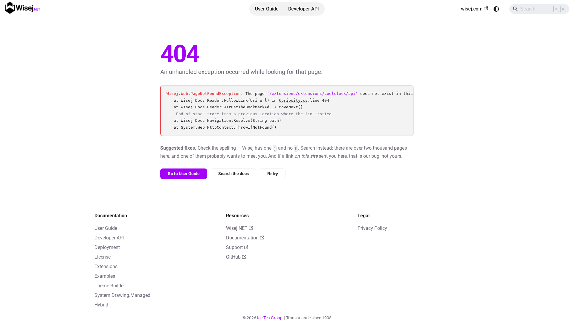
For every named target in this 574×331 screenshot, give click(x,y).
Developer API (303, 9)
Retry (272, 173)
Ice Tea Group (270, 317)
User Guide (267, 9)
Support (234, 247)
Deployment (107, 247)
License (102, 257)
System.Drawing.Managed (122, 295)
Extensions (105, 266)
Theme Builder (109, 286)
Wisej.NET (237, 228)
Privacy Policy (372, 228)
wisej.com (472, 9)
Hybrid (101, 305)
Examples (104, 276)
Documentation (242, 238)
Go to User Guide (184, 173)
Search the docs (233, 173)
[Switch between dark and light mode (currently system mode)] (496, 9)
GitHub (233, 257)
